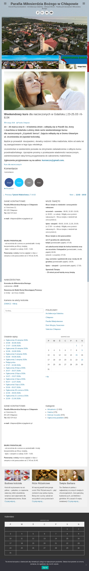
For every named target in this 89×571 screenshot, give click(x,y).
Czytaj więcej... (10, 501)
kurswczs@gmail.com (53, 160)
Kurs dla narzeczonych (13, 164)
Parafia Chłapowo (24, 123)
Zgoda (45, 567)
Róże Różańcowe (41, 483)
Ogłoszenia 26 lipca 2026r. (16, 368)
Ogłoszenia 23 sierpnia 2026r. (17, 340)
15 (76, 355)
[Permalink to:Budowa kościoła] (17, 475)
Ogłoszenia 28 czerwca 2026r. (17, 390)
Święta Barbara (67, 483)
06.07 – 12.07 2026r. (13, 382)
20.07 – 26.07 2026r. (13, 371)
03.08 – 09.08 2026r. (13, 357)
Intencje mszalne (53, 415)
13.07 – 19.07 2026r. (13, 376)
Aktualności (10, 188)
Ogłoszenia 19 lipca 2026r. (16, 373)
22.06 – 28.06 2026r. (13, 393)
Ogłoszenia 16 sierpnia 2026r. (17, 348)
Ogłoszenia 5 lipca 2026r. (15, 385)
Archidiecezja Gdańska (54, 313)
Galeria (50, 412)
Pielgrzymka (10, 362)
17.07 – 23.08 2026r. (13, 346)
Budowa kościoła (13, 483)
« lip (47, 377)
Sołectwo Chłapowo (53, 329)
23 (82, 360)
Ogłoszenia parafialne (55, 418)
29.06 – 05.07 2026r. (13, 387)
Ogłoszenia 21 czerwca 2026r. (17, 396)
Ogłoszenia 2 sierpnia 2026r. (16, 360)
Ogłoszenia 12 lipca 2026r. (16, 379)
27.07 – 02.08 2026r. (13, 365)
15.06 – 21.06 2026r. (13, 398)
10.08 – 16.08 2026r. (13, 351)
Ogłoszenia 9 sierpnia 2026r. (16, 354)
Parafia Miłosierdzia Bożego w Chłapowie (44, 4)
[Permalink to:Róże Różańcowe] (44, 475)
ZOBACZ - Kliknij (10, 304)
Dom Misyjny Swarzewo (55, 325)
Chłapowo (49, 317)
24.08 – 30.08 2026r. (13, 343)
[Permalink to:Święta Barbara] (71, 475)
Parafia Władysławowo (54, 321)
